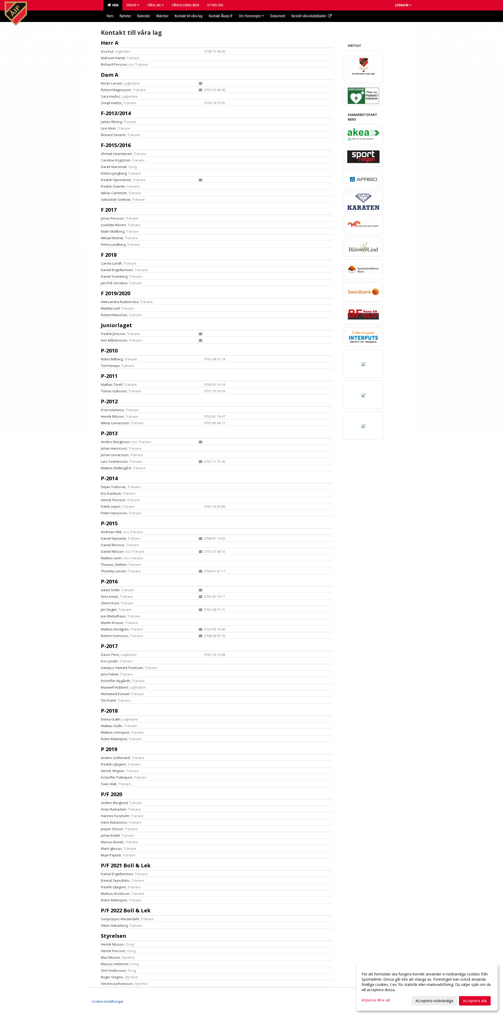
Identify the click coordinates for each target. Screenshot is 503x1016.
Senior (131, 5)
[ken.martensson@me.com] (200, 340)
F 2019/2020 (115, 293)
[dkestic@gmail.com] (200, 596)
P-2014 (109, 478)
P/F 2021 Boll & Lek (126, 865)
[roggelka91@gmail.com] (200, 89)
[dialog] (427, 987)
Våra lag (154, 5)
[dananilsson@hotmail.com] (200, 551)
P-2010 (109, 350)
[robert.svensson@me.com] (200, 635)
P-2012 (109, 401)
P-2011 (109, 375)
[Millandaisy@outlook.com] (200, 441)
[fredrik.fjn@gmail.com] (200, 333)
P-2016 (109, 581)
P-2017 (109, 646)
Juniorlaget (116, 325)
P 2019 (109, 749)
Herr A (109, 42)
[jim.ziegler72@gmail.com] (200, 609)
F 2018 (109, 254)
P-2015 (109, 523)
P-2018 (109, 710)
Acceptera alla (475, 1000)
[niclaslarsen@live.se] (200, 83)
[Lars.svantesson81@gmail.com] (200, 461)
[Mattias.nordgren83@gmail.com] (200, 629)
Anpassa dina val (376, 1000)
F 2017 (109, 209)
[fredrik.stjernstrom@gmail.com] (200, 179)
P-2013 (109, 433)
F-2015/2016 (116, 145)
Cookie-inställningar (107, 1001)
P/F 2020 (111, 794)
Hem (114, 5)
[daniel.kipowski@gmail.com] (200, 538)
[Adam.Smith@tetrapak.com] (200, 590)
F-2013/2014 (116, 113)
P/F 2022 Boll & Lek (126, 910)
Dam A (109, 74)
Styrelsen (113, 935)
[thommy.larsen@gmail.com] (200, 571)
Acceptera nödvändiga (434, 1000)
